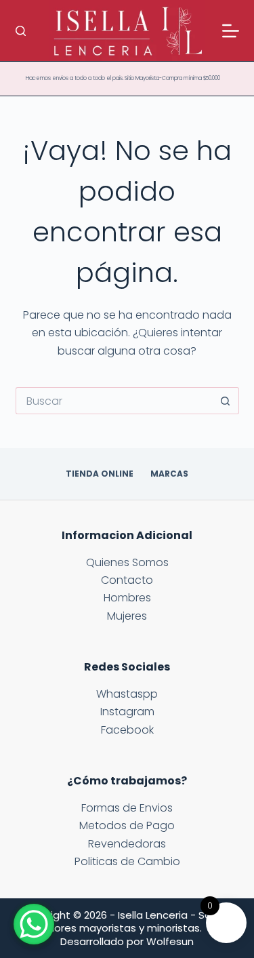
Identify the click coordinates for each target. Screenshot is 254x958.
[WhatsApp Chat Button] (34, 924)
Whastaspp (127, 694)
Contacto (127, 580)
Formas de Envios (127, 808)
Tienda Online (99, 473)
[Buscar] (21, 31)
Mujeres (127, 616)
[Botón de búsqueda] (225, 400)
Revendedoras (127, 844)
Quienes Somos (127, 562)
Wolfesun (170, 941)
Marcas (169, 473)
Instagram (127, 711)
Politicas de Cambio (127, 861)
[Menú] (230, 30)
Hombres (127, 597)
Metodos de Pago (127, 825)
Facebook (127, 730)
